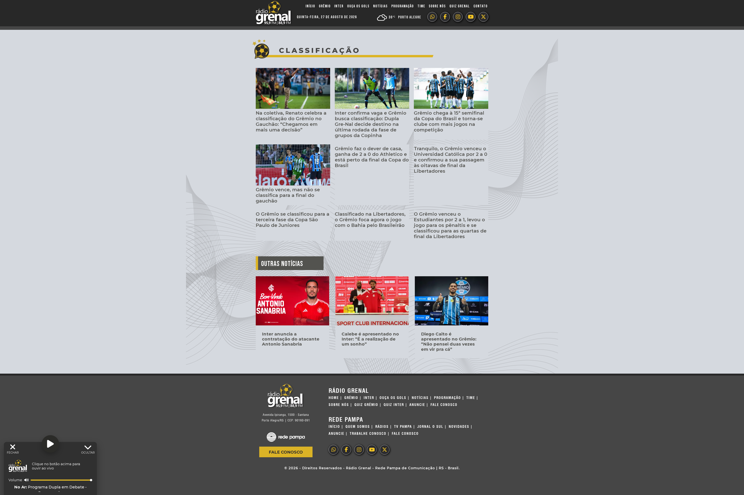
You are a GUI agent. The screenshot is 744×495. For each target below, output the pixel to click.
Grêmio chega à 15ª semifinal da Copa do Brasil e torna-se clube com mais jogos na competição (449, 121)
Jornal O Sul (430, 427)
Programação (402, 6)
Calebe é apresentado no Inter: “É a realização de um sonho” (370, 339)
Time (421, 6)
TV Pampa (403, 427)
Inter (339, 6)
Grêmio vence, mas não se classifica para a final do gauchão (288, 195)
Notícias (380, 6)
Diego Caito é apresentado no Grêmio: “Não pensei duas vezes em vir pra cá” (448, 341)
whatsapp (432, 17)
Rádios (382, 427)
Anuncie (417, 405)
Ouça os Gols (358, 6)
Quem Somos (357, 427)
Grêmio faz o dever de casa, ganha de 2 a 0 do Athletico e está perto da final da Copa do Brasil (372, 157)
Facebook (445, 17)
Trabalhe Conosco (368, 434)
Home (334, 398)
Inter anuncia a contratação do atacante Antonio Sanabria (290, 339)
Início (310, 6)
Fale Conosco (286, 452)
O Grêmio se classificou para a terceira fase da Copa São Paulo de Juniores (292, 219)
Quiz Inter (394, 405)
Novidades (459, 427)
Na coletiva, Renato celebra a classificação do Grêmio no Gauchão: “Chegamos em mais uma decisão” (291, 121)
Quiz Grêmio (366, 405)
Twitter (483, 17)
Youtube (470, 17)
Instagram (458, 17)
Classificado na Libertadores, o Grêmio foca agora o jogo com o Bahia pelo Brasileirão (370, 219)
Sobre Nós (437, 6)
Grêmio (325, 6)
